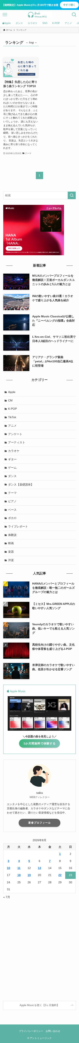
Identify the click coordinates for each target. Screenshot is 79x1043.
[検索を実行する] (72, 195)
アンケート (15, 434)
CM (10, 400)
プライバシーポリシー (31, 1031)
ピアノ (12, 501)
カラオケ (13, 450)
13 (39, 868)
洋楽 (11, 560)
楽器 (11, 551)
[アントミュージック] (39, 15)
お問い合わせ (53, 1031)
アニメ (12, 425)
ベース (12, 509)
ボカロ (12, 518)
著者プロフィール (39, 822)
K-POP (12, 408)
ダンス (12, 476)
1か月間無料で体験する (39, 743)
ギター (12, 459)
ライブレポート (18, 526)
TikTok (12, 417)
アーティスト (16, 442)
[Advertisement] (39, 944)
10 (8, 868)
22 (60, 875)
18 (19, 875)
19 (29, 875)
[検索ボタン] (74, 15)
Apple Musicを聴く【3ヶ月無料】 (39, 1005)
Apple (11, 392)
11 (18, 868)
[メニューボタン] (5, 15)
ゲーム (12, 467)
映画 (11, 543)
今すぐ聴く (69, 4)
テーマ (12, 492)
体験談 (12, 535)
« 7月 (6, 897)
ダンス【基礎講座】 (21, 484)
